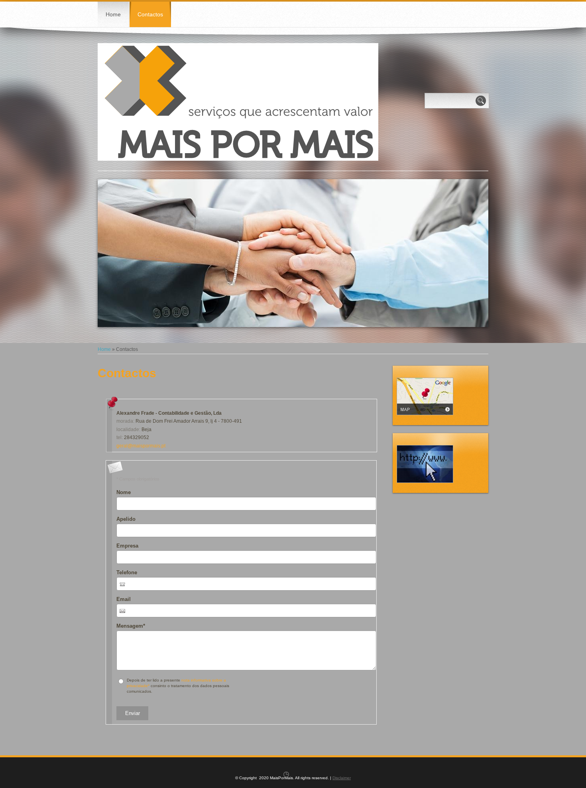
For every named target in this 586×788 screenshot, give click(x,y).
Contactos (150, 14)
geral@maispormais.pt (140, 446)
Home (113, 14)
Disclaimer (341, 778)
